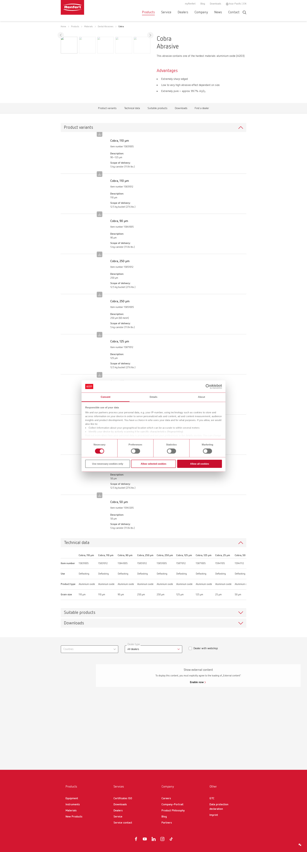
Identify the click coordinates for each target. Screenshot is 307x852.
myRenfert (190, 4)
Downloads (215, 4)
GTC (211, 798)
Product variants (107, 109)
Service (166, 12)
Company (201, 12)
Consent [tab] (105, 397)
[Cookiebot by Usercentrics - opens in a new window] (208, 386)
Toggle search (244, 12)
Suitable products (157, 109)
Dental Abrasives (105, 26)
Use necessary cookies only (107, 463)
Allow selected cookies (153, 463)
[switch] (135, 451)
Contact (234, 12)
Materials (88, 26)
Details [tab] (153, 397)
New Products (74, 816)
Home (63, 26)
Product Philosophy (173, 810)
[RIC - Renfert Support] (300, 845)
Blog (202, 4)
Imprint (213, 815)
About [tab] (201, 397)
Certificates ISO (123, 798)
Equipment (72, 798)
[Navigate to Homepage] (82, 7)
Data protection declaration (218, 806)
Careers (166, 798)
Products (148, 12)
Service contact (123, 822)
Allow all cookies (199, 463)
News (218, 12)
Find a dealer (202, 109)
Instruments (73, 804)
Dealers (183, 12)
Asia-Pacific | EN (237, 4)
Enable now (197, 682)
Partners (166, 822)
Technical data (132, 109)
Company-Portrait (172, 804)
